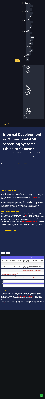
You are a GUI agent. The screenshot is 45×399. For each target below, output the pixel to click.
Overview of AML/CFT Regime (29, 34)
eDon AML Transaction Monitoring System (28, 18)
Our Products (27, 11)
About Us (28, 67)
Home (25, 2)
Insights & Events (28, 46)
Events (28, 54)
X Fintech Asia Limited (29, 10)
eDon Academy (27, 31)
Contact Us (26, 55)
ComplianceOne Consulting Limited (29, 7)
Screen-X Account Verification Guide (29, 43)
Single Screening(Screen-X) (29, 23)
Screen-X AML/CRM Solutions (29, 14)
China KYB (28, 87)
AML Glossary (29, 98)
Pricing (25, 20)
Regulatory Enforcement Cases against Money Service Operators (29, 51)
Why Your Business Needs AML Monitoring (30, 37)
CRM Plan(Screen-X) (28, 25)
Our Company (27, 3)
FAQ (27, 45)
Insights (28, 108)
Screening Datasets (28, 41)
